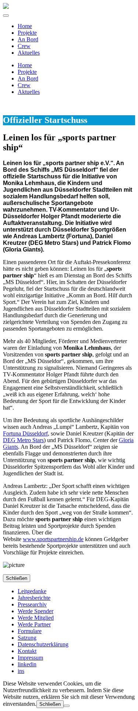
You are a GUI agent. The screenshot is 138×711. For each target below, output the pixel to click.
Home (25, 26)
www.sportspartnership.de (53, 539)
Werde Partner (34, 624)
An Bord (28, 39)
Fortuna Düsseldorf (25, 433)
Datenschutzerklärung (43, 644)
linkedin (27, 664)
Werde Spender (35, 611)
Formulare (30, 631)
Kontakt (27, 651)
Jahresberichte (34, 598)
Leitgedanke (32, 591)
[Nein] (67, 706)
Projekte (27, 33)
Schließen (16, 578)
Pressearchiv (32, 604)
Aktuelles (29, 52)
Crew (24, 46)
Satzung (27, 638)
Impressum (30, 657)
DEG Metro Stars (23, 440)
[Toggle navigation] (6, 15)
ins (21, 671)
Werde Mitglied (36, 618)
